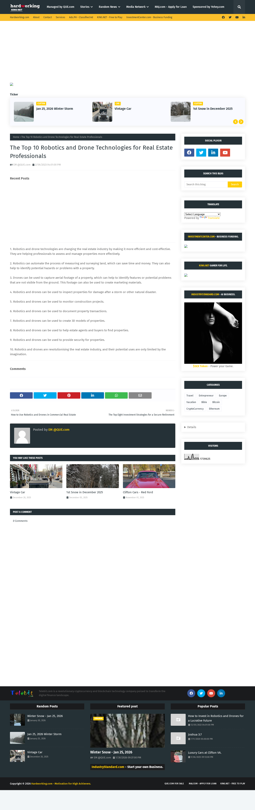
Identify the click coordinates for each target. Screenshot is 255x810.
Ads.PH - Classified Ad (81, 17)
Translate (214, 218)
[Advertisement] (127, 55)
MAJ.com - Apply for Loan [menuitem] (171, 7)
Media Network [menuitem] (135, 7)
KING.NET (204, 265)
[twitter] (230, 17)
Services (60, 17)
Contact (47, 17)
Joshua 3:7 (195, 734)
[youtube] (237, 17)
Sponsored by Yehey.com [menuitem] (208, 7)
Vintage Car (123, 109)
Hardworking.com (19, 17)
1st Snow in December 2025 (212, 109)
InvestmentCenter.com (201, 236)
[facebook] (223, 17)
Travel (189, 395)
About (36, 17)
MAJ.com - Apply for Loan (202, 783)
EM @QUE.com (21, 164)
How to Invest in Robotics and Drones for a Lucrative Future (216, 718)
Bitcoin (216, 402)
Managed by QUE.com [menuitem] (60, 7)
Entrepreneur (206, 395)
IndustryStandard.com (205, 294)
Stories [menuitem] (84, 7)
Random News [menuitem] (108, 7)
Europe (223, 395)
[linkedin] (243, 17)
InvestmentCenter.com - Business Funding (149, 17)
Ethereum (214, 408)
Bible (204, 402)
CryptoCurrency (195, 408)
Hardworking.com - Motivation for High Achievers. (61, 783)
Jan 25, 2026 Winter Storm (54, 109)
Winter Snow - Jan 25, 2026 (45, 716)
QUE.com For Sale (174, 783)
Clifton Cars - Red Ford (138, 492)
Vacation (191, 402)
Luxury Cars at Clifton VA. (205, 752)
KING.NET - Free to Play (109, 17)
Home (16, 137)
